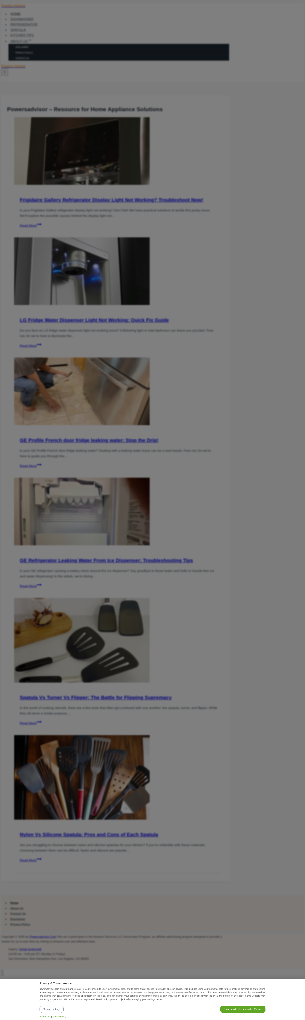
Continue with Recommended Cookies (242, 1009)
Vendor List (45, 1016)
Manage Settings (51, 1009)
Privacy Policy (59, 1016)
